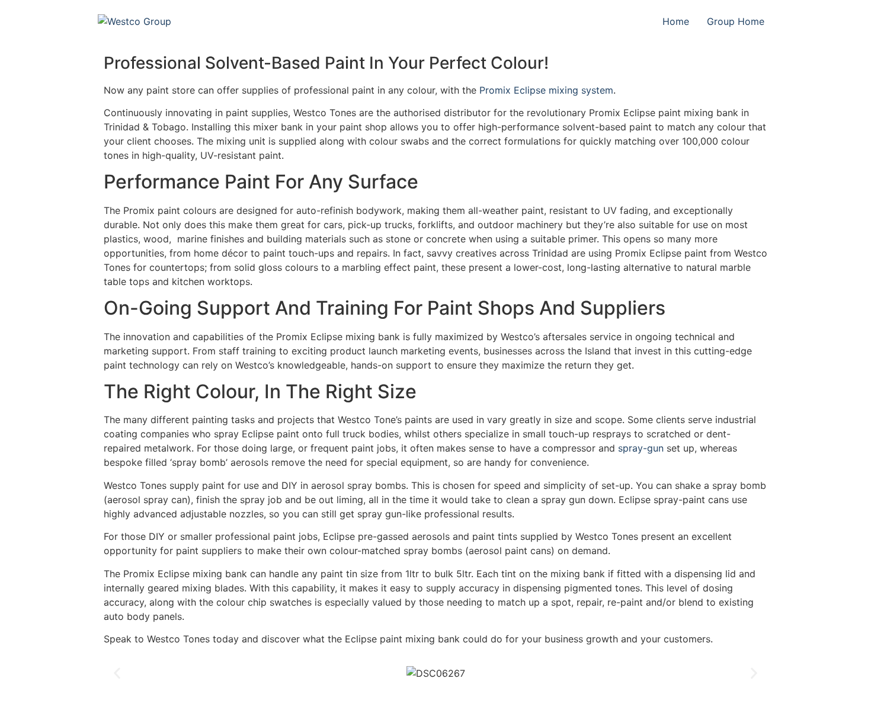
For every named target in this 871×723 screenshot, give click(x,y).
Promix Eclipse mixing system (546, 90)
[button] (117, 673)
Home (675, 21)
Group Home (735, 21)
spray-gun (641, 448)
